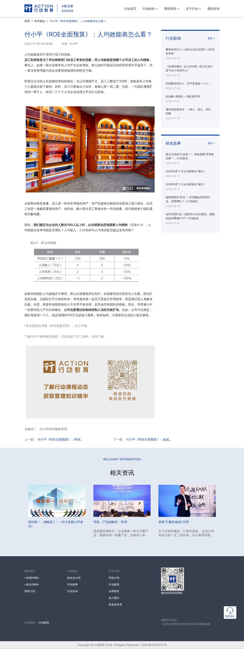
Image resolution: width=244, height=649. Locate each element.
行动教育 (44, 622)
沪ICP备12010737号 (154, 645)
